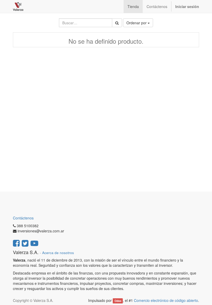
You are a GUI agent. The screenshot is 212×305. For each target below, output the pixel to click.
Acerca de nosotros (58, 252)
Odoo (118, 301)
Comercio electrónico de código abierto (166, 300)
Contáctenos (23, 217)
